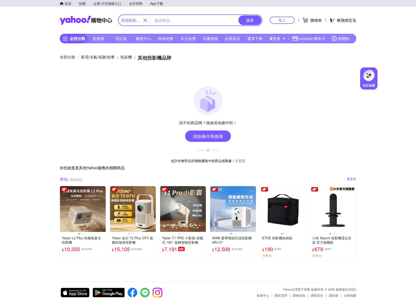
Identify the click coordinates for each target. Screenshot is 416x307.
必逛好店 (232, 38)
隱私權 (333, 295)
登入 (282, 20)
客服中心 (263, 295)
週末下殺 (255, 38)
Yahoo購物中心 (86, 20)
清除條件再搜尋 (208, 136)
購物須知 (299, 295)
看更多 (275, 38)
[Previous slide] (63, 209)
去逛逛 (240, 160)
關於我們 (281, 295)
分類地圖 (350, 295)
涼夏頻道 (210, 38)
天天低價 (188, 38)
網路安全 (317, 295)
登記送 (121, 38)
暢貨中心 (143, 38)
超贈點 (344, 38)
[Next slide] (102, 209)
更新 (352, 289)
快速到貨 (165, 38)
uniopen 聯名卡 (312, 38)
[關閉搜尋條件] (145, 20)
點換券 (98, 38)
